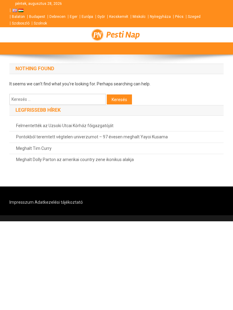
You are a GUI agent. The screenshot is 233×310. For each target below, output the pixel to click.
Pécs (179, 17)
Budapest (37, 17)
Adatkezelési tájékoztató (59, 202)
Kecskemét (118, 17)
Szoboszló (20, 23)
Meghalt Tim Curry (34, 148)
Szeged (194, 17)
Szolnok (40, 23)
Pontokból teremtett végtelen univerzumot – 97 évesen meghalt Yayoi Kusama (92, 136)
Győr (101, 17)
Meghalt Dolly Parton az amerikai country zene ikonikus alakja (75, 159)
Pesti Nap (123, 35)
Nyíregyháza (160, 17)
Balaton (18, 17)
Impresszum (21, 202)
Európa (87, 17)
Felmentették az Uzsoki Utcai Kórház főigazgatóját (64, 125)
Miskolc (139, 17)
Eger (73, 17)
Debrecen (57, 17)
